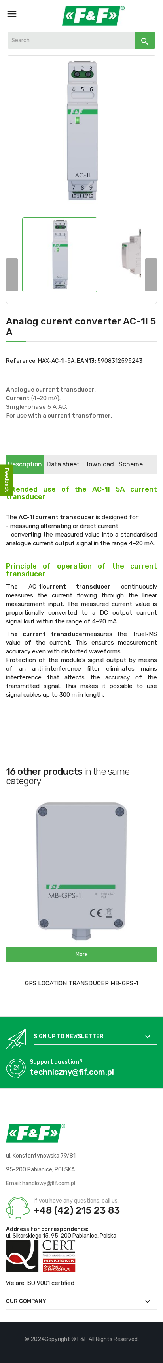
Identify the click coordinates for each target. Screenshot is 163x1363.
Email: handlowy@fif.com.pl (40, 1183)
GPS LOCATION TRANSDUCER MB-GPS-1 (81, 983)
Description (25, 464)
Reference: (21, 361)
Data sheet (63, 464)
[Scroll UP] (153, 1353)
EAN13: (86, 361)
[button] (81, 954)
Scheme (131, 464)
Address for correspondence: (47, 1229)
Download (99, 464)
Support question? (56, 1062)
